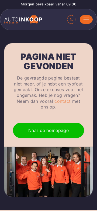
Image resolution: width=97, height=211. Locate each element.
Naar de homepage (48, 130)
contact (62, 101)
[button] (86, 19)
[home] (23, 19)
